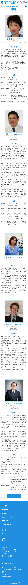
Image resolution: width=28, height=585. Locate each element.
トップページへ (13, 496)
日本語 (4, 530)
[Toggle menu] (26, 2)
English (4, 534)
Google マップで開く (7, 556)
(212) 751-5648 (18, 551)
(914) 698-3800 (18, 569)
